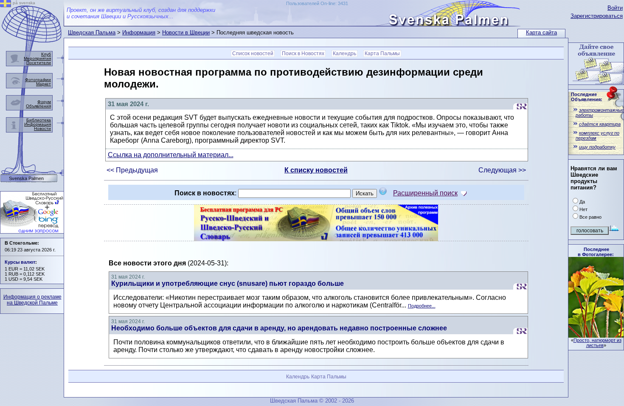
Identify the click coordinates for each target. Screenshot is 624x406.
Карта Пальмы (382, 53)
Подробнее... (422, 305)
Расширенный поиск (425, 193)
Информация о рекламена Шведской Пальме (32, 300)
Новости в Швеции (186, 32)
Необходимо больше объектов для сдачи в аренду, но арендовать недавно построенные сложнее (279, 328)
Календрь (344, 53)
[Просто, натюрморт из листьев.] (596, 335)
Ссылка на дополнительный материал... (170, 154)
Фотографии (38, 79)
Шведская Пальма (91, 32)
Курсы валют (20, 262)
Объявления (38, 106)
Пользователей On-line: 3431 (317, 3)
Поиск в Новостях (303, 53)
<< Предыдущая (132, 170)
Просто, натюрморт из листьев (597, 343)
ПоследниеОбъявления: (586, 97)
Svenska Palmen (26, 178)
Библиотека (38, 120)
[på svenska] (5, 4)
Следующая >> (502, 170)
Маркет (43, 84)
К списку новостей (316, 170)
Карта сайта (541, 32)
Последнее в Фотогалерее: (596, 252)
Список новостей (252, 53)
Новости (42, 128)
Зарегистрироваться (597, 16)
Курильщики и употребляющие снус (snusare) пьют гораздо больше (227, 283)
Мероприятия (37, 58)
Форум (44, 101)
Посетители (38, 62)
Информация (138, 32)
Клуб (46, 54)
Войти (615, 8)
